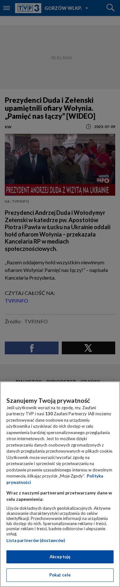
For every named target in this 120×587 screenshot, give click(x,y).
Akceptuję (60, 556)
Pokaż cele (60, 574)
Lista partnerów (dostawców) (35, 540)
